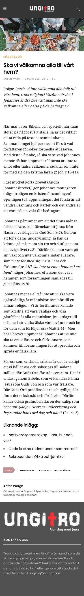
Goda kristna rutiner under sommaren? (43, 448)
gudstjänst (62, 470)
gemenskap (27, 470)
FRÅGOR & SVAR (12, 57)
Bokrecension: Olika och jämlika (36, 456)
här (33, 568)
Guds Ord (44, 470)
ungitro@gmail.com (44, 573)
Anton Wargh (12, 79)
